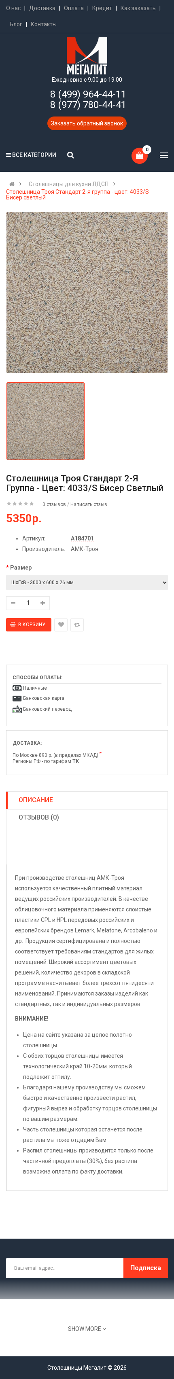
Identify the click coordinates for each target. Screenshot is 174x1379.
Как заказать (138, 8)
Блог (16, 24)
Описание (36, 800)
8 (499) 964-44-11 (88, 94)
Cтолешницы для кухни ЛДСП (68, 184)
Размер (21, 567)
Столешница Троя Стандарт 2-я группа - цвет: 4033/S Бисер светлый (77, 194)
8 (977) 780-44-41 (88, 104)
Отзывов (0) (39, 817)
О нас (13, 8)
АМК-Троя (84, 549)
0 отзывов (54, 504)
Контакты (44, 24)
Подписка (145, 1268)
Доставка (42, 8)
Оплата (74, 8)
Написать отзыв (88, 504)
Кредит (102, 8)
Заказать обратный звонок (87, 123)
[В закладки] (61, 624)
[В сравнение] (77, 624)
